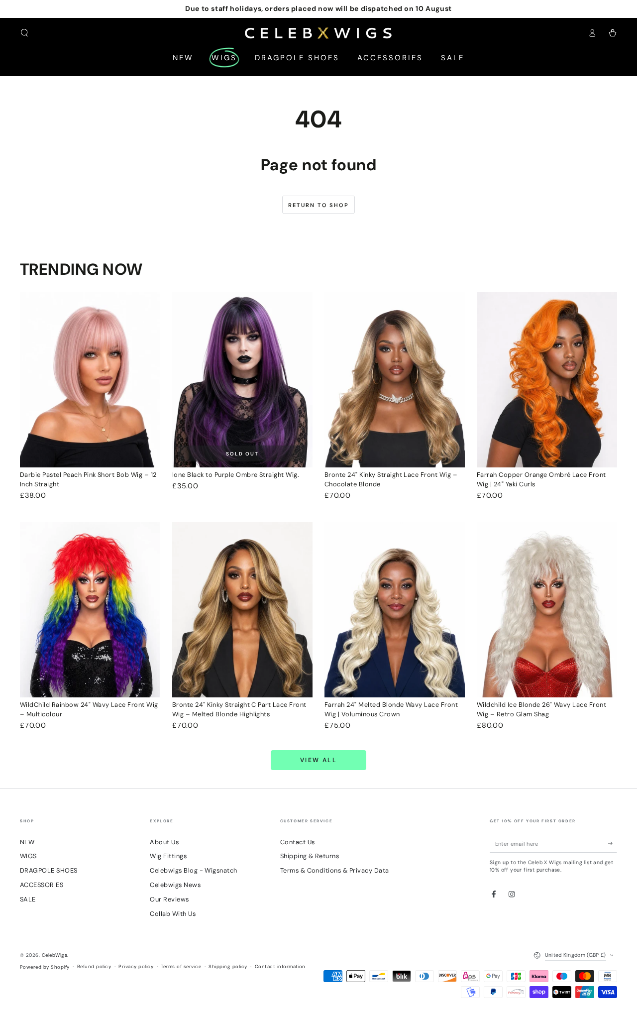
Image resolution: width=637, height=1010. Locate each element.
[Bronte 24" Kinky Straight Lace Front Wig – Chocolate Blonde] (394, 380)
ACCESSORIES (41, 885)
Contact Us (297, 842)
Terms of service (181, 966)
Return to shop (318, 205)
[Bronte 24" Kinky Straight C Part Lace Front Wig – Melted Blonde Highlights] (242, 610)
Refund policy (94, 966)
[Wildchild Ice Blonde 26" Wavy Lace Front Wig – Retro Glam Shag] (547, 610)
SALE (28, 899)
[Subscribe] (612, 843)
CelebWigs (54, 955)
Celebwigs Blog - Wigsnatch (193, 870)
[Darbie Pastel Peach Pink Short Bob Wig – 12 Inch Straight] (90, 380)
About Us (164, 842)
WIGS (28, 856)
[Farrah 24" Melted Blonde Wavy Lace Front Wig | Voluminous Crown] (394, 610)
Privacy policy (135, 966)
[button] (24, 32)
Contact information (280, 966)
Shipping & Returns (309, 856)
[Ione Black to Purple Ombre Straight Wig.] (242, 380)
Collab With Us (173, 913)
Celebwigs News (175, 885)
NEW (27, 842)
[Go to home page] (318, 32)
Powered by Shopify (45, 967)
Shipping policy (228, 966)
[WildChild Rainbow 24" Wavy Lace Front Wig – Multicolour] (90, 610)
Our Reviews (169, 899)
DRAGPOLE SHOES (49, 870)
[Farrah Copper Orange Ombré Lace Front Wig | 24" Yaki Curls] (547, 380)
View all (318, 760)
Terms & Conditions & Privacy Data (334, 870)
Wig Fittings (168, 856)
